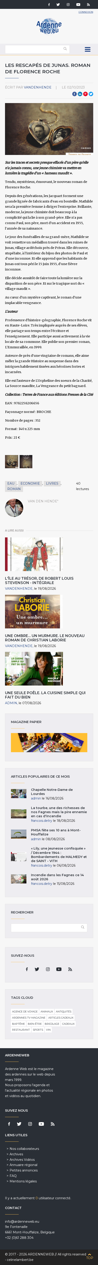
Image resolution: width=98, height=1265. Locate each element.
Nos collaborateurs (24, 1149)
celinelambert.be (20, 1260)
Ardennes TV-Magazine (28, 1017)
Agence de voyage (25, 1011)
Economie (30, 483)
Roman (14, 489)
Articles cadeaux (60, 1017)
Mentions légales (23, 1181)
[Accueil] (49, 34)
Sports (38, 1029)
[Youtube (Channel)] (78, 5)
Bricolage (52, 1023)
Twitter (91, 94)
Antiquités (63, 1011)
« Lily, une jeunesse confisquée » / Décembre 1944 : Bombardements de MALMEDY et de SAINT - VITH (59, 854)
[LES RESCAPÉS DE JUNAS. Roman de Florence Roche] (11, 461)
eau (10, 483)
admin (11, 703)
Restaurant (21, 1029)
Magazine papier (49, 742)
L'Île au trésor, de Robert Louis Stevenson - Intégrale (39, 580)
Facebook (74, 94)
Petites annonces (24, 1170)
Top (89, 1258)
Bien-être (35, 1023)
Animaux (47, 1011)
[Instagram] (68, 5)
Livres (52, 483)
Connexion (86, 11)
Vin (48, 1029)
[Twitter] (58, 5)
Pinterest (85, 94)
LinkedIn (80, 94)
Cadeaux (68, 1023)
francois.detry (41, 821)
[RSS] (88, 5)
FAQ (13, 1176)
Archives (16, 1154)
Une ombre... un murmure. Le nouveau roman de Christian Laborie (45, 638)
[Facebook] (49, 5)
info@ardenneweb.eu (22, 1221)
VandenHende (38, 87)
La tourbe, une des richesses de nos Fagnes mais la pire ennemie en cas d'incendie (59, 812)
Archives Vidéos (22, 1160)
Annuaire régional (23, 1165)
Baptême (18, 1023)
